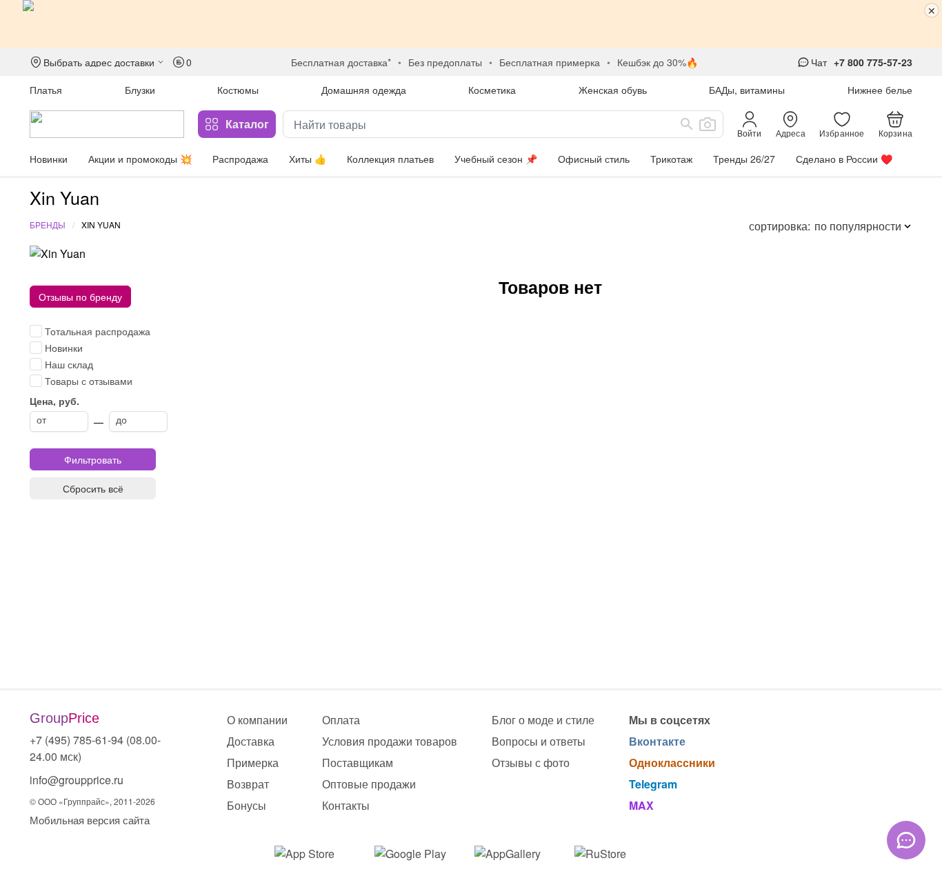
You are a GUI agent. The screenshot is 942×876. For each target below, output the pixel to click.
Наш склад (69, 364)
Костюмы (238, 89)
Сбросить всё (93, 488)
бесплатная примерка (549, 62)
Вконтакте (657, 741)
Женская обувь (613, 89)
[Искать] (687, 124)
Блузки (140, 89)
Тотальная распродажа (97, 331)
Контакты (346, 805)
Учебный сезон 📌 (495, 159)
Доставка (250, 741)
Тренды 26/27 (744, 159)
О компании (257, 720)
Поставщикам (357, 762)
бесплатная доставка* (341, 62)
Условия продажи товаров (389, 741)
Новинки (49, 159)
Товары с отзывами (88, 381)
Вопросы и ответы (538, 741)
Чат (819, 62)
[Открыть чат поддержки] (906, 840)
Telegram (653, 784)
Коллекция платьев (390, 159)
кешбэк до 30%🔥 (657, 62)
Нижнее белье (880, 89)
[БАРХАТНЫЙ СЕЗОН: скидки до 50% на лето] (471, 24)
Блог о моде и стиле (543, 720)
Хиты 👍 (307, 159)
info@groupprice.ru (76, 780)
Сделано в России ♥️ (844, 159)
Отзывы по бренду (80, 296)
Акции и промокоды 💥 (140, 159)
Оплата (341, 720)
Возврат (248, 784)
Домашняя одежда (363, 89)
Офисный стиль (594, 159)
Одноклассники (672, 762)
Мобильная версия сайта (90, 820)
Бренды (48, 224)
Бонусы (246, 805)
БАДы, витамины (747, 89)
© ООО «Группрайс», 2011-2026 (92, 801)
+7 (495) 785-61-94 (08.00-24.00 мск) (95, 748)
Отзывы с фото (531, 762)
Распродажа (240, 159)
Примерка (253, 762)
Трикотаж (671, 159)
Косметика (492, 89)
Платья (46, 89)
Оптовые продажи (369, 784)
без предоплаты (445, 62)
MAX (641, 805)
